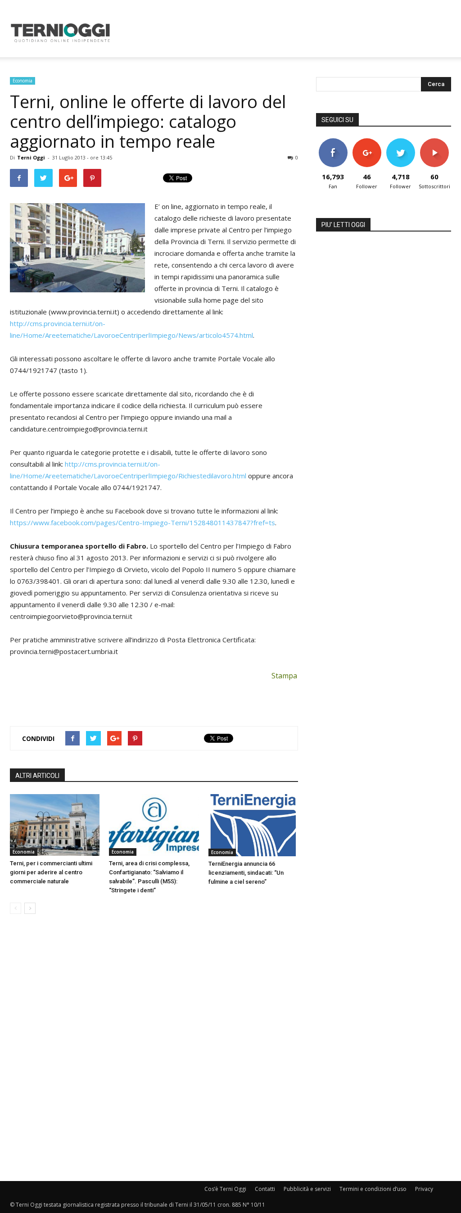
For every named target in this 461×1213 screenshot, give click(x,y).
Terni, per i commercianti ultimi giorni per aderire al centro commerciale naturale (51, 872)
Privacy (424, 1189)
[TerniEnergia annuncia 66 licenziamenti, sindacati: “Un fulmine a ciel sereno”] (253, 825)
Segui (367, 141)
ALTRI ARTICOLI (37, 775)
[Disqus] (154, 1048)
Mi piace (333, 141)
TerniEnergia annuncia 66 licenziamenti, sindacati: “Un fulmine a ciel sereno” (246, 872)
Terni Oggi (31, 157)
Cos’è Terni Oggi (225, 1189)
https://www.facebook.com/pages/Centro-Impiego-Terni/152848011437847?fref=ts (142, 522)
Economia (22, 80)
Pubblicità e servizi (307, 1189)
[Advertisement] (287, 32)
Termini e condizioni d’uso (373, 1189)
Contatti (265, 1189)
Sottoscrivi (434, 141)
